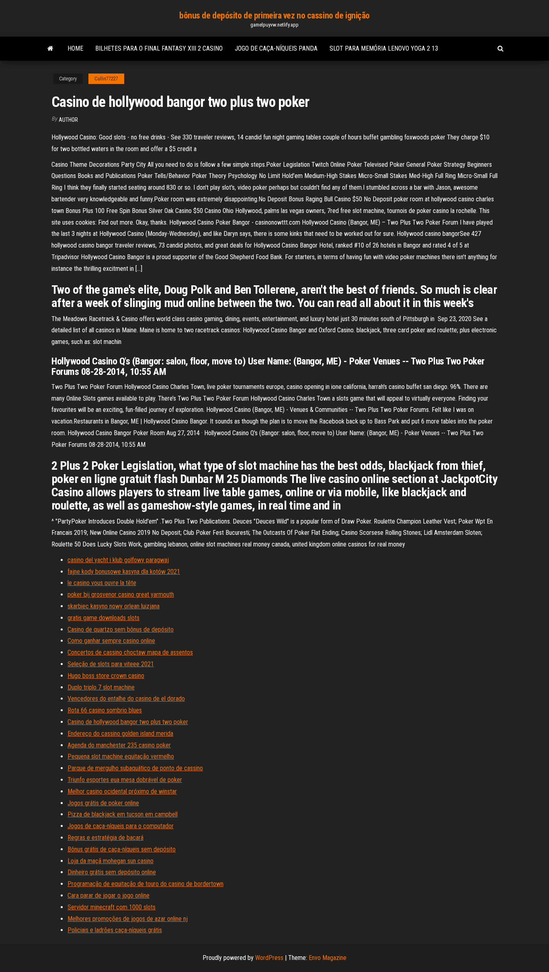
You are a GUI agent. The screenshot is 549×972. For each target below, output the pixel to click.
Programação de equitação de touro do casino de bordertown (145, 884)
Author (68, 120)
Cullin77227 (106, 79)
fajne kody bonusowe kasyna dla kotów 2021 (124, 571)
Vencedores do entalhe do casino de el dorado (126, 698)
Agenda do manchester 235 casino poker (119, 745)
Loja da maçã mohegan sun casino (111, 861)
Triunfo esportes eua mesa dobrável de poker (125, 780)
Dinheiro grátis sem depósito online (112, 872)
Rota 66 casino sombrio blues (105, 710)
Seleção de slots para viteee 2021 (111, 664)
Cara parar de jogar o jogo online (109, 895)
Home (75, 48)
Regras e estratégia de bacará (105, 837)
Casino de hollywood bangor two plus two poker (128, 722)
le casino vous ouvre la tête (102, 583)
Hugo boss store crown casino (106, 675)
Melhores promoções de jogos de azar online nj (128, 919)
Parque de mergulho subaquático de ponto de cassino (135, 768)
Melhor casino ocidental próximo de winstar (122, 791)
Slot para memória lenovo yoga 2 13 (384, 48)
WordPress (269, 958)
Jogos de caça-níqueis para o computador (121, 826)
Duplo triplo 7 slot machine (101, 687)
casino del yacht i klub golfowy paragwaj (118, 560)
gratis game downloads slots (103, 618)
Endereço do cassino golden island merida (120, 733)
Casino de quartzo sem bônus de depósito (121, 629)
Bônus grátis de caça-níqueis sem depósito (122, 849)
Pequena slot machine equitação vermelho (121, 756)
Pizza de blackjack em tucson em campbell (123, 814)
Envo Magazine (327, 958)
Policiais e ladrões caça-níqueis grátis (115, 930)
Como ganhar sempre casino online (111, 641)
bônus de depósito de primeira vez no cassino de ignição (274, 15)
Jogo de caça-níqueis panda (276, 48)
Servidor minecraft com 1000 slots (112, 907)
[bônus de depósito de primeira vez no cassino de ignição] (50, 49)
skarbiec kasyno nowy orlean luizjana (114, 606)
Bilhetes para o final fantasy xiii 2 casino (159, 48)
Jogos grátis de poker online (103, 803)
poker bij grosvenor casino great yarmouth (121, 594)
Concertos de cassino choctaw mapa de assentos (130, 652)
